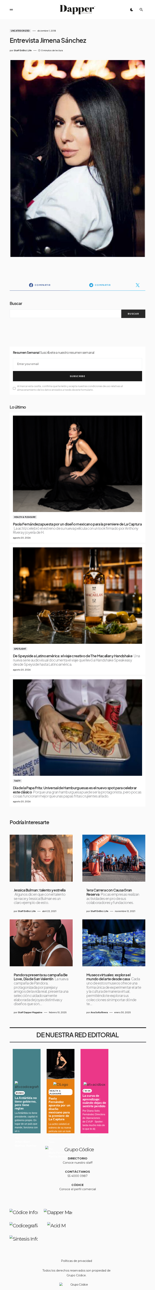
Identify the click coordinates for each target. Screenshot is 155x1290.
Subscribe (77, 376)
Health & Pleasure (25, 517)
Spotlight (20, 649)
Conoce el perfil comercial (77, 1189)
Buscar (16, 303)
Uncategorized (20, 31)
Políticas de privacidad (76, 1261)
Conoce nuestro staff (77, 1162)
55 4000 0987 (78, 1176)
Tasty (17, 781)
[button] (11, 10)
